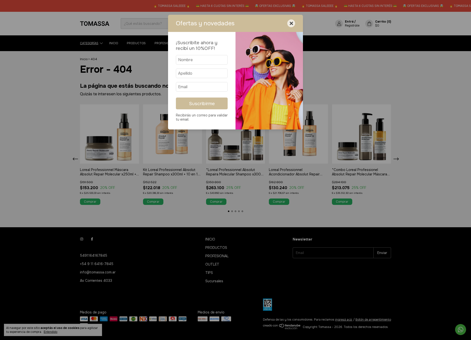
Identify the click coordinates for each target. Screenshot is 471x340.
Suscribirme (202, 103)
